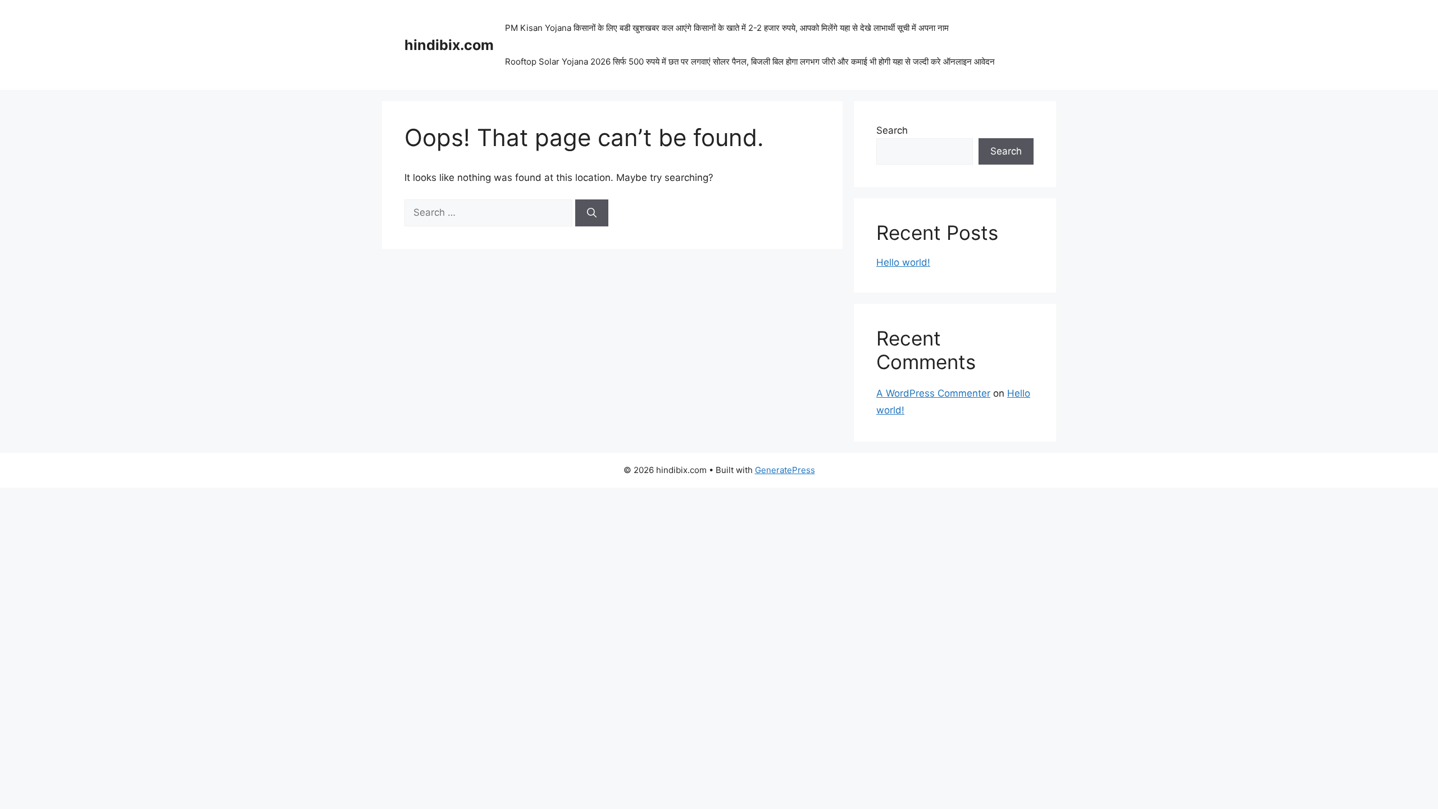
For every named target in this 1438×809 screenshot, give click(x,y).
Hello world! (903, 262)
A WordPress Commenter (933, 393)
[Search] (591, 212)
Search (892, 130)
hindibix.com (449, 45)
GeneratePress (785, 470)
